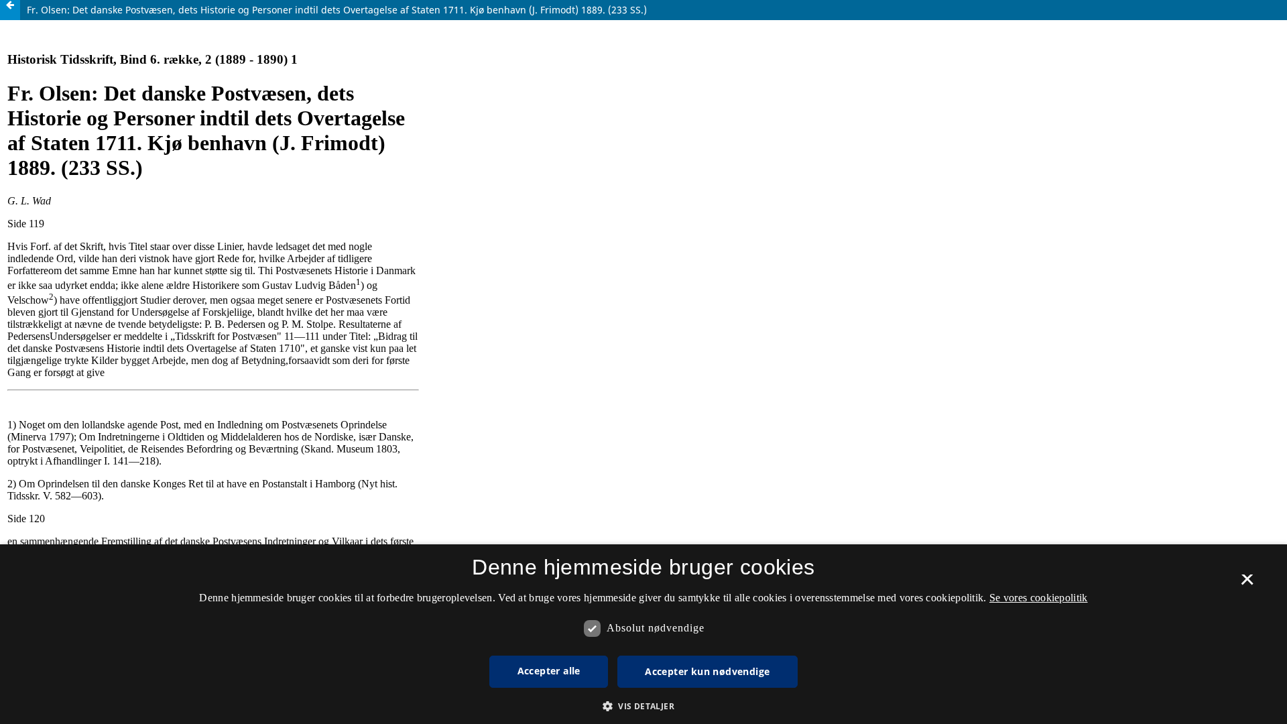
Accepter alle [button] (548, 670)
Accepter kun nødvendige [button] (707, 671)
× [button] (1247, 584)
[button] (643, 706)
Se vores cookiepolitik (1038, 597)
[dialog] (643, 634)
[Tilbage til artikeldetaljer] (10, 10)
